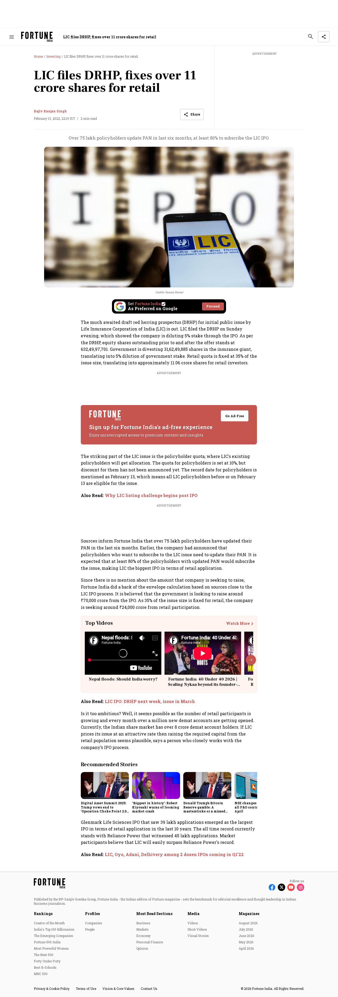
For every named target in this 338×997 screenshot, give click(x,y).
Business (143, 923)
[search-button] (310, 36)
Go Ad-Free (235, 416)
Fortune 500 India (47, 942)
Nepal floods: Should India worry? (123, 679)
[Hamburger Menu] (11, 37)
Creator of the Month (49, 923)
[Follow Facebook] (272, 887)
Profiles (92, 913)
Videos (192, 923)
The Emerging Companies (53, 936)
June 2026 (246, 936)
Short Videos (197, 929)
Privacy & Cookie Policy (51, 988)
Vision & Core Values (118, 988)
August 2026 (248, 923)
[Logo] (37, 37)
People (90, 929)
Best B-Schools (45, 967)
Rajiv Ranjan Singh (50, 111)
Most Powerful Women (51, 948)
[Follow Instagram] (300, 887)
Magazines (249, 913)
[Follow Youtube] (291, 887)
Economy (143, 936)
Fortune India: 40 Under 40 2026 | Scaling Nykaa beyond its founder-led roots (202, 684)
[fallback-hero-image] (105, 785)
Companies (93, 923)
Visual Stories (198, 936)
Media (193, 913)
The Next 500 (43, 955)
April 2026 (246, 948)
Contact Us (149, 988)
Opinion (142, 948)
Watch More (238, 623)
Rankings (43, 913)
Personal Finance (149, 942)
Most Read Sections (154, 913)
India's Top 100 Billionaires (54, 929)
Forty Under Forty (47, 961)
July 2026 (246, 929)
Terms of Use (86, 988)
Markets (142, 929)
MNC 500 (41, 974)
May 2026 (246, 942)
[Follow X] (281, 887)
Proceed (213, 306)
